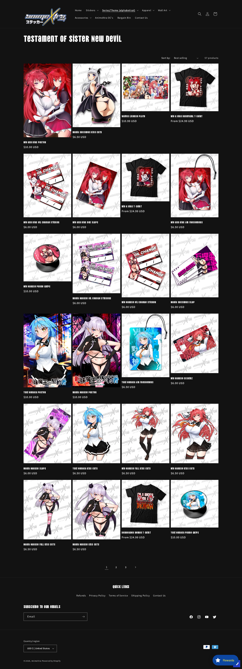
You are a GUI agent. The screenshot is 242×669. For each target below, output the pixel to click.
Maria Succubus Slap (183, 302)
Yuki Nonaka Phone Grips (185, 532)
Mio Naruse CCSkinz (182, 378)
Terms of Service (118, 595)
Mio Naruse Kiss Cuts (183, 468)
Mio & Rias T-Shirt (132, 206)
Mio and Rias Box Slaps (85, 222)
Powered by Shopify (51, 661)
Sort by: (165, 57)
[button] (92, 10)
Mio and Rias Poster (35, 142)
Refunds (81, 595)
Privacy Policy (97, 595)
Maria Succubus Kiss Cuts (87, 132)
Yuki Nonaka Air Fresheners (138, 382)
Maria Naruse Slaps (35, 468)
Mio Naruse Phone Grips (37, 286)
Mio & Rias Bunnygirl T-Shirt (186, 116)
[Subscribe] (83, 617)
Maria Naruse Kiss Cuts (86, 544)
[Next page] (135, 567)
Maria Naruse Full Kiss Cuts (39, 544)
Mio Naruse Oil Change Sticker (139, 302)
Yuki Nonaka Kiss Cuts (85, 468)
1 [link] (106, 567)
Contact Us (159, 595)
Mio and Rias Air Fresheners (187, 222)
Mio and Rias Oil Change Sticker (41, 222)
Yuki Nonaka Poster (35, 392)
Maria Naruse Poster (85, 392)
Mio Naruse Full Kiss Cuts (136, 468)
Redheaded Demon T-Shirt (136, 532)
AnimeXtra (36, 661)
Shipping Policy (140, 595)
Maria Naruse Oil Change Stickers (92, 298)
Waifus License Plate (133, 116)
